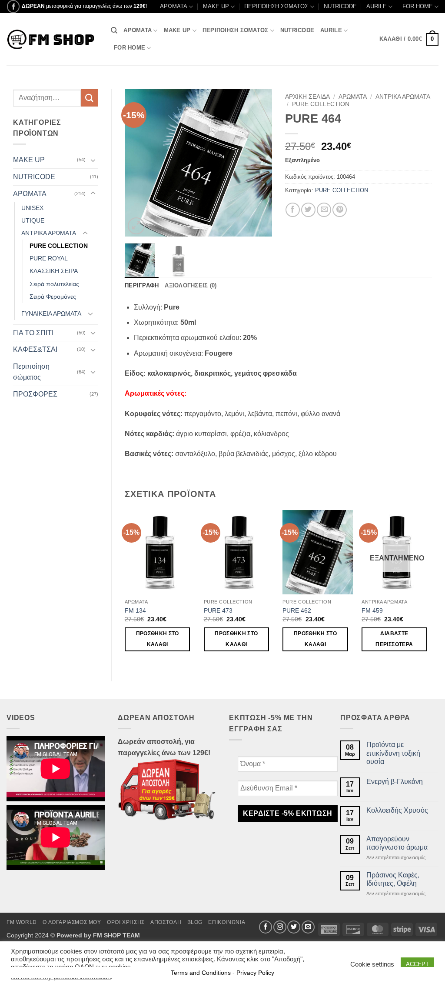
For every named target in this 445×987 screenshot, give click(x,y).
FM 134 (135, 610)
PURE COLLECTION (59, 245)
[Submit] (89, 97)
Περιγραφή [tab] (142, 285)
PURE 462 (296, 610)
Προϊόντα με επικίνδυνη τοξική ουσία (393, 753)
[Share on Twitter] (308, 210)
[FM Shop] (52, 39)
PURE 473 (218, 610)
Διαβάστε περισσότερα (394, 639)
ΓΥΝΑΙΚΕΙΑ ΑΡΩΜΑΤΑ (51, 313)
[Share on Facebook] (293, 210)
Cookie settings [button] (372, 964)
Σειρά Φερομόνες (53, 296)
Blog (195, 922)
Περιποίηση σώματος (31, 372)
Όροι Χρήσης (126, 922)
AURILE (376, 6)
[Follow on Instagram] (279, 927)
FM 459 (372, 610)
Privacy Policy (255, 972)
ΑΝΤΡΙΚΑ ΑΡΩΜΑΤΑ (48, 233)
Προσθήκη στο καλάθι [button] (157, 639)
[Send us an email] (308, 927)
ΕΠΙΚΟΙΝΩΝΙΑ (226, 922)
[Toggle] (93, 160)
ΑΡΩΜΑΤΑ (173, 6)
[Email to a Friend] (324, 210)
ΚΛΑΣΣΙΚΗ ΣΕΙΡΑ (54, 270)
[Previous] (138, 163)
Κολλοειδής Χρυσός (397, 810)
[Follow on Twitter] (293, 927)
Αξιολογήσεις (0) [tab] (190, 285)
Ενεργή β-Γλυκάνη (394, 781)
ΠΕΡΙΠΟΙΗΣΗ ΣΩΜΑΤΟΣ (276, 6)
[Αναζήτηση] (114, 30)
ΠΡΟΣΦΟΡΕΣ (35, 394)
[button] (408, 39)
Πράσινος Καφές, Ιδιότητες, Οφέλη (392, 879)
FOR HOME (417, 6)
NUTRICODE (340, 6)
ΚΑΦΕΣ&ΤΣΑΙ (35, 349)
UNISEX (32, 207)
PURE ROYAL (49, 258)
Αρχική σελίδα (307, 96)
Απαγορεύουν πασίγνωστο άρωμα (397, 843)
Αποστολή (165, 922)
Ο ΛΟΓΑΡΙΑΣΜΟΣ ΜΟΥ (72, 922)
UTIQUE (32, 220)
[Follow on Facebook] (13, 6)
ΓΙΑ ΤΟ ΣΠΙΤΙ (33, 333)
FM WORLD (22, 922)
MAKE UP (216, 6)
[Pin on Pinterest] (339, 210)
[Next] (258, 163)
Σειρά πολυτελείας (54, 283)
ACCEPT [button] (417, 964)
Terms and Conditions (201, 972)
